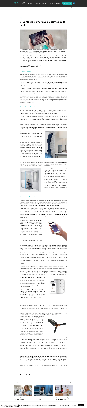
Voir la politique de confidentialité (12, 406)
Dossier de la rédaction (24, 370)
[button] (45, 3)
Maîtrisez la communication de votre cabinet (22, 398)
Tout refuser (73, 405)
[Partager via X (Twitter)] (23, 374)
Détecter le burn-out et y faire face (42, 398)
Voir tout (71, 382)
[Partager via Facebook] (20, 374)
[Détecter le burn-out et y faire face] (43, 390)
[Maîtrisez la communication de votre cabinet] (23, 390)
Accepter (81, 405)
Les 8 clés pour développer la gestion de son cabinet (63, 398)
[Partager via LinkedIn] (26, 374)
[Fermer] (85, 405)
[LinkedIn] (74, 3)
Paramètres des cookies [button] (64, 405)
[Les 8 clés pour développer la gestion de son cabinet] (64, 390)
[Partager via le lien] (30, 374)
